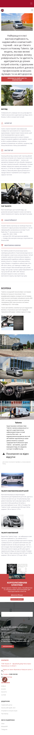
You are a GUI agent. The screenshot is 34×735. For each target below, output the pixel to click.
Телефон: (6, 674)
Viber (3, 723)
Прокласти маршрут (17, 599)
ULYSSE (3, 695)
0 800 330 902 (5, 637)
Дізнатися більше (17, 595)
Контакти (4, 660)
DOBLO (3, 686)
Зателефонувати (7, 646)
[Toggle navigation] (31, 3)
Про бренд (4, 714)
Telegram (4, 729)
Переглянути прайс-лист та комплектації (17, 79)
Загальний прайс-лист (8, 708)
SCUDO (3, 689)
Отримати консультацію (9, 711)
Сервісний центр (6, 705)
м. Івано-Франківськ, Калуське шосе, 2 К (15, 641)
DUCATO (4, 692)
